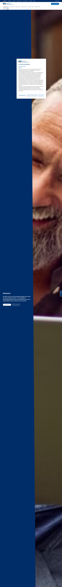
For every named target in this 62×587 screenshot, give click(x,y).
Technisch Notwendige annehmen (32, 95)
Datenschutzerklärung (22, 66)
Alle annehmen (41, 95)
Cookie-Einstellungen (22, 95)
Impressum (20, 67)
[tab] (6, 7)
